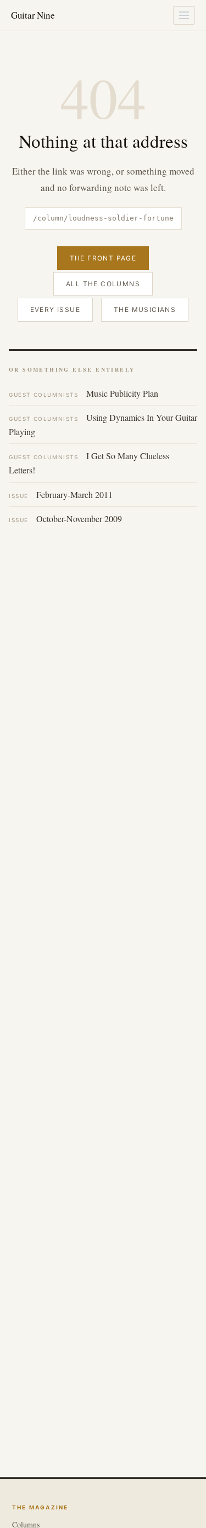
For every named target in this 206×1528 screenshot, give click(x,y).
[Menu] (184, 15)
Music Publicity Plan (83, 393)
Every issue (55, 309)
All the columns (103, 284)
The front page (103, 258)
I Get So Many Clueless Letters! (89, 463)
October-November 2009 (65, 518)
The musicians (145, 309)
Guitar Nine (33, 15)
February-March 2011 (61, 494)
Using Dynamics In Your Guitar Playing (103, 424)
